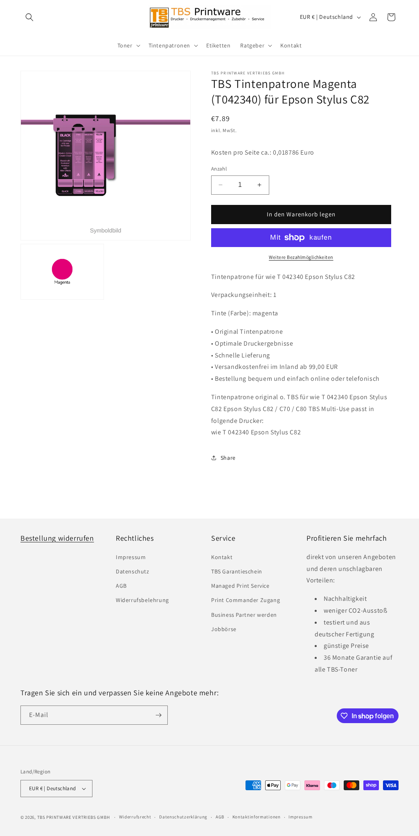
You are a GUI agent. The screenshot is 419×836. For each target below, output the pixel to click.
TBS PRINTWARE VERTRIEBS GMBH (73, 817)
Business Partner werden (244, 614)
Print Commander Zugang (245, 600)
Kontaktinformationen (256, 817)
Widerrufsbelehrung (142, 600)
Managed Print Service (240, 585)
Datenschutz (132, 571)
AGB (121, 585)
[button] (29, 17)
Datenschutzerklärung (183, 817)
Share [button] (228, 457)
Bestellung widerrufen (57, 538)
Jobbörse (224, 629)
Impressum (131, 557)
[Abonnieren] (158, 715)
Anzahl (219, 168)
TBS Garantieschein (236, 571)
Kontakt (221, 557)
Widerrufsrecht (135, 817)
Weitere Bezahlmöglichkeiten (301, 257)
